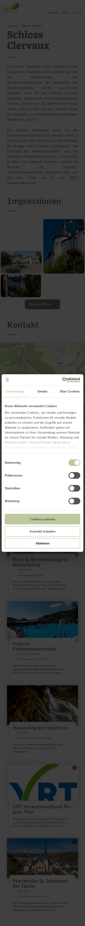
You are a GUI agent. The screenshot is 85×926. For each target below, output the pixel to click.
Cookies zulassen (42, 519)
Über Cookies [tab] (70, 391)
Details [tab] (43, 391)
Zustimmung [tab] (15, 391)
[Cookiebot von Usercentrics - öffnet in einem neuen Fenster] (62, 380)
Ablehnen (43, 543)
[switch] (74, 475)
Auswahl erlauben (42, 531)
